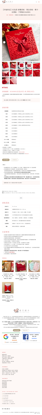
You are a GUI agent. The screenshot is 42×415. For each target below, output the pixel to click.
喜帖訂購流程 (4, 386)
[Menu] (39, 2)
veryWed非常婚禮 (14, 321)
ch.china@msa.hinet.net (7, 400)
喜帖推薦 (7, 192)
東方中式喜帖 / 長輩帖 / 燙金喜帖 (8, 357)
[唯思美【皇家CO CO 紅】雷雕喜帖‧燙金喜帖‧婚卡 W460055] (8, 287)
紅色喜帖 (27, 192)
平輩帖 (12, 192)
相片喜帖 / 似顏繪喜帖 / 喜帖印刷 (8, 361)
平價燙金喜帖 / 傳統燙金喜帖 (7, 358)
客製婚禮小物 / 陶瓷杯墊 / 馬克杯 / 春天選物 (10, 370)
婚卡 (10, 192)
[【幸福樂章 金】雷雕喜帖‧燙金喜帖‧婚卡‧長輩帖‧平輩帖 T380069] (8, 266)
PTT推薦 (5, 321)
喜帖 (5, 192)
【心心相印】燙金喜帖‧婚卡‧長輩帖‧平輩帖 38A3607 (21, 275)
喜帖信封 (27, 153)
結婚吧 (9, 321)
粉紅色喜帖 (23, 192)
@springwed (5, 398)
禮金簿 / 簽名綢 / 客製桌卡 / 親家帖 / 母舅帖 (10, 371)
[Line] (4, 408)
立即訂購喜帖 (5, 159)
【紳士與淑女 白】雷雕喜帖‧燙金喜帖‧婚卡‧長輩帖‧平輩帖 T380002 (34, 275)
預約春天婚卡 (25, 330)
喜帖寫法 (14, 324)
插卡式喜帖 (16, 192)
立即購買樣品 (14, 159)
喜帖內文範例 (22, 152)
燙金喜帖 (19, 192)
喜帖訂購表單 (16, 330)
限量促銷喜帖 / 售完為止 (19, 278)
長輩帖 (30, 192)
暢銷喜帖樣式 (6, 191)
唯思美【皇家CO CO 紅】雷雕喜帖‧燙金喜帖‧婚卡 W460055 (8, 297)
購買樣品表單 (4, 383)
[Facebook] (2, 408)
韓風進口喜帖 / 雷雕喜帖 (13, 191)
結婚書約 (6, 324)
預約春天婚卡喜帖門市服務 (7, 380)
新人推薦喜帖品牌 (13, 342)
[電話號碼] (7, 408)
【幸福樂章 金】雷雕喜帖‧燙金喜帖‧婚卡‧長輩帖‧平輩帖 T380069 (8, 275)
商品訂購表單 (4, 384)
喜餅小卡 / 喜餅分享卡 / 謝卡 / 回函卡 (8, 373)
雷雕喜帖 (33, 192)
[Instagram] (5, 408)
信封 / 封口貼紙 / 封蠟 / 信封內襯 (8, 374)
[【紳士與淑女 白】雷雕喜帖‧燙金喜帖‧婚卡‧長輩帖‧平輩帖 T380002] (34, 266)
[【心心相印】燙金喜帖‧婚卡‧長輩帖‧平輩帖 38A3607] (21, 266)
